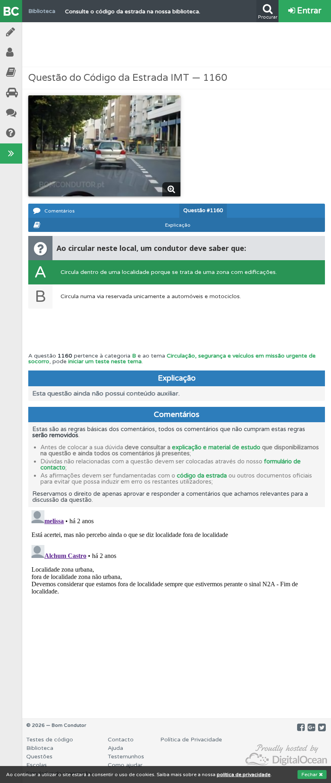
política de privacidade (243, 774)
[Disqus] (176, 608)
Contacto (121, 739)
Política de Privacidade (191, 739)
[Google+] (311, 727)
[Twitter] (322, 727)
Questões (39, 756)
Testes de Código (32, 32)
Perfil (32, 52)
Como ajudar (125, 765)
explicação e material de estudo (216, 447)
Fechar (310, 774)
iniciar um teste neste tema (105, 361)
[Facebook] (301, 727)
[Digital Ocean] (286, 755)
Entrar (308, 11)
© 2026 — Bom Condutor (56, 725)
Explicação (178, 225)
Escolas (32, 92)
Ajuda (32, 133)
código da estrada (202, 475)
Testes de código (49, 739)
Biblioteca (32, 72)
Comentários (59, 211)
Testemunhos (32, 112)
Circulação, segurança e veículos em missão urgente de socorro (172, 358)
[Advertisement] (177, 44)
